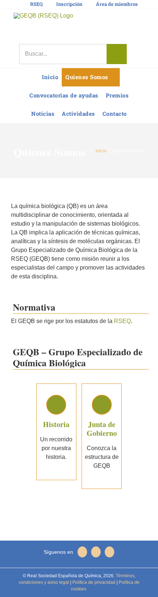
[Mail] (109, 551)
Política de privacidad (93, 582)
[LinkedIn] (96, 551)
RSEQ (122, 321)
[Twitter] (82, 551)
